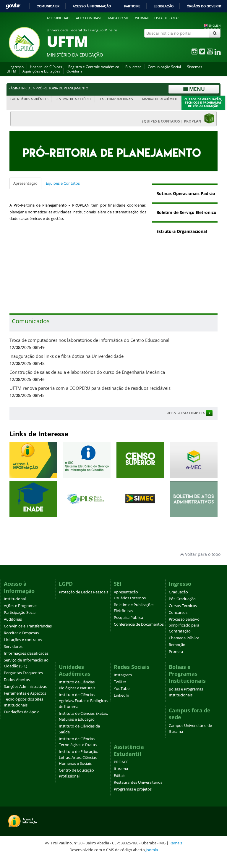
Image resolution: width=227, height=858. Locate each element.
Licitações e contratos (23, 639)
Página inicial (20, 88)
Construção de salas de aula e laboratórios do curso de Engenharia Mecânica (87, 372)
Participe (132, 6)
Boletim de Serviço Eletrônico (186, 212)
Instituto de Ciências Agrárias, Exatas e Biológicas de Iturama (83, 700)
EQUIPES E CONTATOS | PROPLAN (173, 121)
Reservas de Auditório (73, 99)
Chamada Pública (184, 637)
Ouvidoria (74, 71)
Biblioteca (133, 66)
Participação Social (20, 612)
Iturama (121, 768)
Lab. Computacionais (116, 99)
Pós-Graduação (182, 598)
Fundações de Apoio (22, 711)
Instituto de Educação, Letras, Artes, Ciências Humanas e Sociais (78, 757)
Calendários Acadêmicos (29, 99)
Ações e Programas (20, 605)
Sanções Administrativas (25, 686)
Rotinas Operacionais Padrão (185, 193)
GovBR (13, 6)
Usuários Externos (130, 598)
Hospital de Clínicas (46, 66)
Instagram (123, 674)
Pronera (176, 651)
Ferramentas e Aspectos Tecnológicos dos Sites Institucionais (25, 699)
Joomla (152, 849)
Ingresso (16, 66)
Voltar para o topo (202, 554)
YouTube (121, 688)
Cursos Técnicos (183, 605)
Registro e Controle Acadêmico (93, 66)
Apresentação (25, 183)
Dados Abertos (17, 679)
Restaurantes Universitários (138, 782)
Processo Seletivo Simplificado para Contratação (184, 625)
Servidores (13, 646)
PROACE (121, 761)
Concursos (178, 612)
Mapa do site (119, 18)
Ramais (175, 843)
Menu (196, 89)
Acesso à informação (92, 6)
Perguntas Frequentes (23, 672)
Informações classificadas (26, 653)
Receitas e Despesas (21, 632)
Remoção (177, 644)
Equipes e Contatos (63, 183)
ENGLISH (214, 25)
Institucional (15, 598)
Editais (119, 775)
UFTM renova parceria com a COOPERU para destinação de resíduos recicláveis (90, 388)
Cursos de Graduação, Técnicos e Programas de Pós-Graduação (203, 102)
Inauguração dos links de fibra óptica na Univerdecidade (66, 356)
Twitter (120, 681)
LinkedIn (121, 695)
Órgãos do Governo (204, 6)
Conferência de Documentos (139, 624)
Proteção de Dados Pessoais (83, 592)
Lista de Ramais (167, 18)
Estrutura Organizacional (181, 231)
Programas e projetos (133, 789)
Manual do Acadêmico (159, 99)
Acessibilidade (59, 18)
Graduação (178, 592)
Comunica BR (48, 6)
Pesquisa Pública (128, 617)
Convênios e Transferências (28, 626)
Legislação (164, 6)
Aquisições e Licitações (41, 71)
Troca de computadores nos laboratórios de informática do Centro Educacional (89, 340)
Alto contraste (89, 18)
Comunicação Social (164, 66)
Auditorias (13, 619)
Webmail (142, 18)
